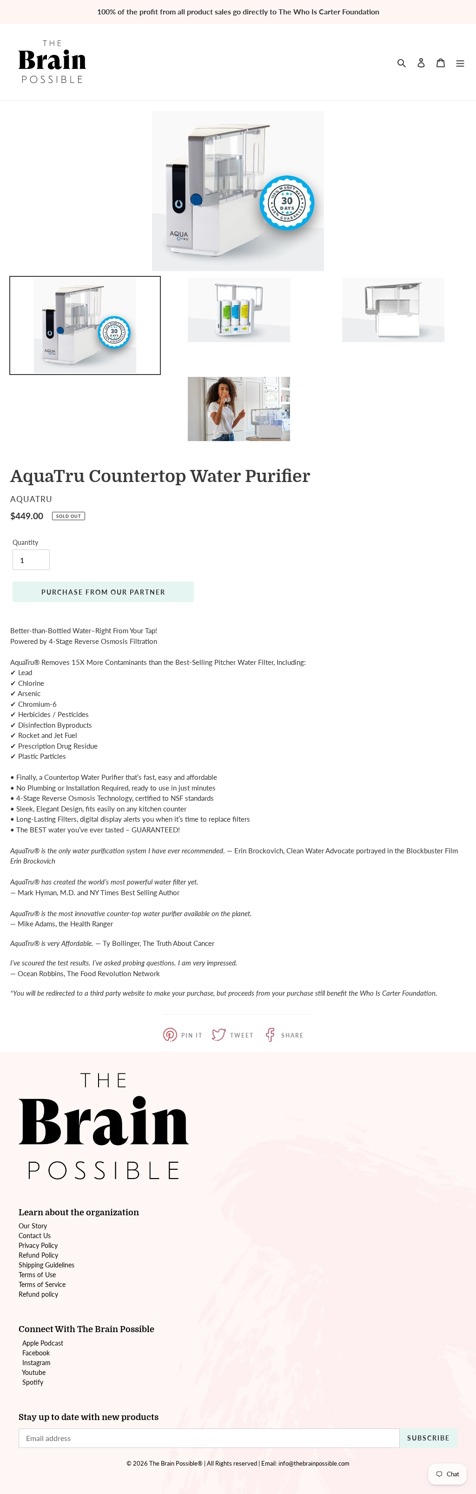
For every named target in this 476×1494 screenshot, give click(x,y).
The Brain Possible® (176, 1463)
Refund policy (38, 1294)
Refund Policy (38, 1255)
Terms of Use (37, 1275)
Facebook (36, 1353)
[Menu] (460, 62)
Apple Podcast (42, 1343)
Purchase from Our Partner (103, 592)
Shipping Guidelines (46, 1265)
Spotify (32, 1382)
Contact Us (35, 1235)
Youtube (34, 1372)
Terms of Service (42, 1284)
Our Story (33, 1226)
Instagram (36, 1363)
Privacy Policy (38, 1245)
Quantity (25, 542)
